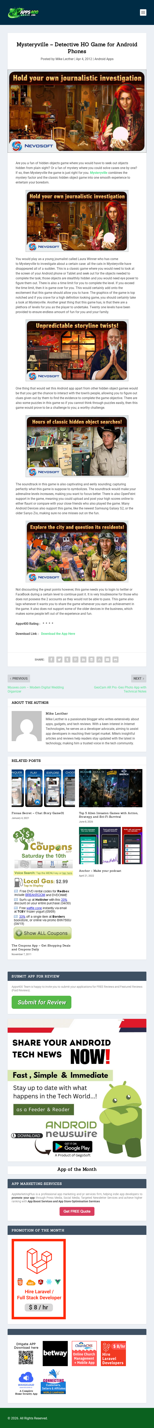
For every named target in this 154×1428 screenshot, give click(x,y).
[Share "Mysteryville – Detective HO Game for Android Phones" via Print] (115, 660)
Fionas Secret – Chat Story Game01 (38, 813)
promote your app (23, 1197)
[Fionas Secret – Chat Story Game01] (43, 788)
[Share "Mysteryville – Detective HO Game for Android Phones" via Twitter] (59, 660)
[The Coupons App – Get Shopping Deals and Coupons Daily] (43, 883)
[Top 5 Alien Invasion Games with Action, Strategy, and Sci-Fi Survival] (110, 788)
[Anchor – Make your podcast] (110, 846)
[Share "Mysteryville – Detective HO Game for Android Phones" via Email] (107, 660)
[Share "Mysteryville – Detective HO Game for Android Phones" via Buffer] (91, 660)
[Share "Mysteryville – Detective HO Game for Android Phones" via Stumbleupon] (99, 660)
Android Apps (103, 59)
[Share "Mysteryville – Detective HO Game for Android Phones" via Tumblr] (67, 660)
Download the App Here (58, 634)
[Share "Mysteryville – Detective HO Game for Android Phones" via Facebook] (51, 660)
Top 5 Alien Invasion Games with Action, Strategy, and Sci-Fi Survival (108, 814)
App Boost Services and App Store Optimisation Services (64, 1201)
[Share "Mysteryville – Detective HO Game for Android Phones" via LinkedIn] (83, 660)
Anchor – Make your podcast (100, 871)
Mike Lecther (65, 59)
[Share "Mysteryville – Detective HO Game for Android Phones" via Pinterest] (75, 660)
